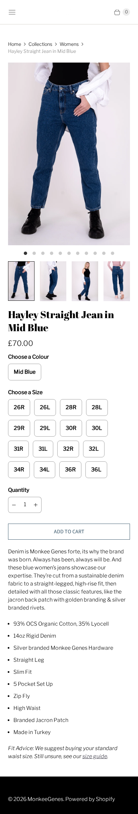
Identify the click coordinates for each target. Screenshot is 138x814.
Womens (69, 44)
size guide (94, 756)
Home (14, 44)
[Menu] (12, 12)
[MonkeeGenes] (69, 12)
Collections (40, 44)
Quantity (18, 490)
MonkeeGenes (45, 799)
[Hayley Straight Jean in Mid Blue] (69, 154)
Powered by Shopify (90, 799)
